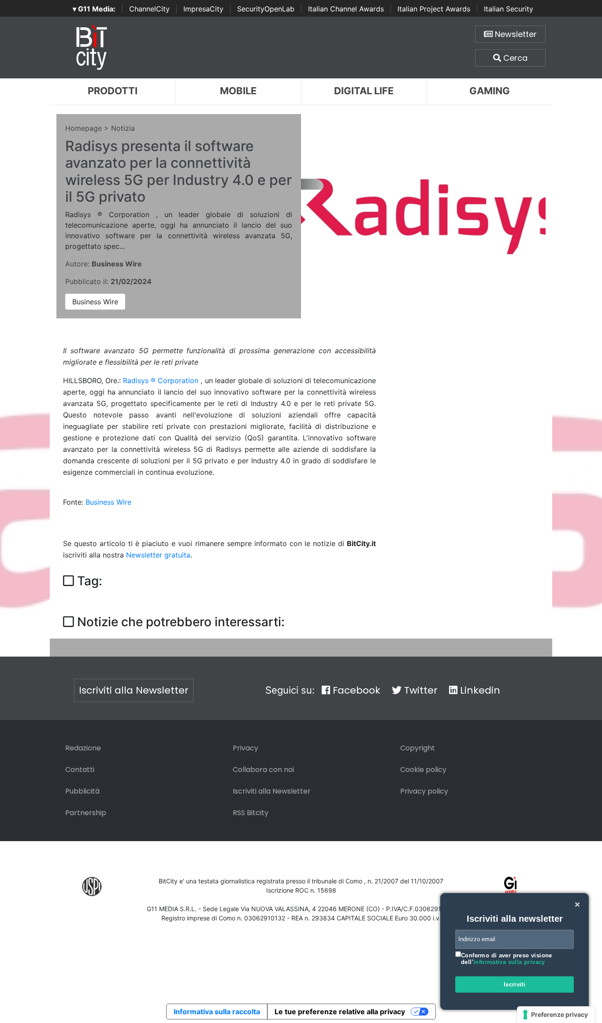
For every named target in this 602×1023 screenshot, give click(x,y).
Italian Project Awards (434, 8)
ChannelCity (149, 8)
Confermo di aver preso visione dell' (506, 959)
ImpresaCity (203, 8)
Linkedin (478, 690)
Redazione (83, 748)
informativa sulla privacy (509, 962)
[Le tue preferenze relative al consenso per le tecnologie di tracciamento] (556, 1014)
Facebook (355, 690)
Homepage (83, 128)
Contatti (79, 769)
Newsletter (515, 34)
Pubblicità (82, 791)
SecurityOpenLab (265, 8)
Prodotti (112, 90)
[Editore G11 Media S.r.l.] (510, 886)
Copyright (417, 748)
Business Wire (95, 301)
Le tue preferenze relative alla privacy (340, 1011)
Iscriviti (515, 984)
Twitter (419, 690)
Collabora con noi (263, 769)
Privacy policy (424, 791)
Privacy (245, 748)
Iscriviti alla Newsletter (134, 690)
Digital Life (364, 90)
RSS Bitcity (250, 813)
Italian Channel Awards (346, 8)
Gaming (489, 90)
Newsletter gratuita (158, 554)
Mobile (238, 90)
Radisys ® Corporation (162, 380)
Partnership (85, 813)
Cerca (514, 57)
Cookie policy (423, 769)
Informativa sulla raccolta (217, 1011)
